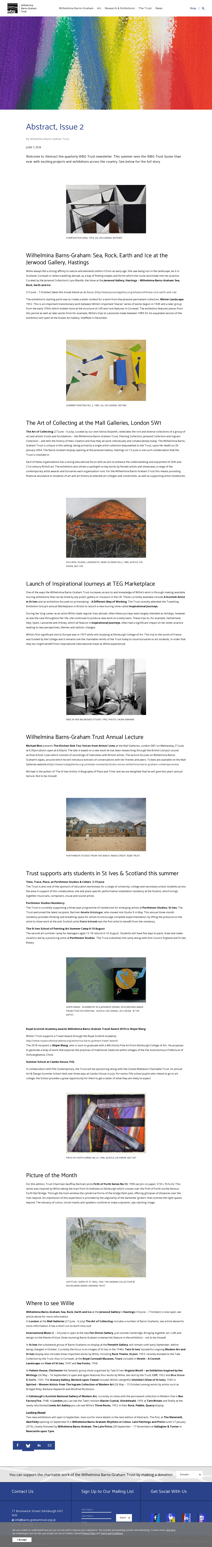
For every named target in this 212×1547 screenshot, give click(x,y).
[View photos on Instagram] (201, 1517)
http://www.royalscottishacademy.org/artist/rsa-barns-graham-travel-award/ (72, 1040)
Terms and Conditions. (112, 1533)
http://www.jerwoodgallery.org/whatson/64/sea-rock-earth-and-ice (135, 292)
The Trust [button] (145, 8)
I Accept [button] (22, 1539)
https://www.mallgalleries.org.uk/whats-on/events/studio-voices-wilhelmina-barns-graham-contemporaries (113, 764)
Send (123, 1518)
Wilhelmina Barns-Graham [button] (76, 8)
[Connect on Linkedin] (186, 1517)
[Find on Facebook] (155, 1517)
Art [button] (99, 8)
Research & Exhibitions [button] (120, 8)
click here (170, 1530)
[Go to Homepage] (22, 8)
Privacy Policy (89, 1533)
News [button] (159, 8)
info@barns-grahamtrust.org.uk (35, 1520)
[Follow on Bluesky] (170, 1517)
